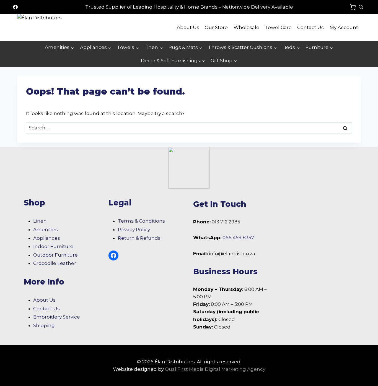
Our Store (216, 27)
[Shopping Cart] (353, 7)
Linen (40, 221)
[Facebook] (15, 7)
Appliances (46, 238)
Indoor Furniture (53, 246)
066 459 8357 (238, 237)
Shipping (44, 325)
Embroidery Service (56, 317)
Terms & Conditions (141, 221)
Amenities (45, 229)
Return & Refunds (139, 238)
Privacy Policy (134, 229)
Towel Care (278, 27)
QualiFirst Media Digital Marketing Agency (215, 369)
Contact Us (310, 27)
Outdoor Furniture (55, 255)
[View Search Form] (360, 7)
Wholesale (246, 27)
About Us (188, 27)
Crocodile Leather (54, 263)
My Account (344, 27)
